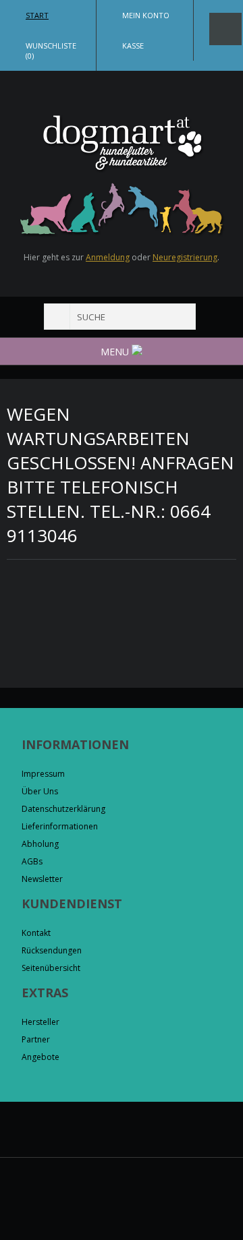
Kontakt (36, 933)
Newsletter (42, 879)
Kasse (133, 45)
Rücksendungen (52, 950)
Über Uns (40, 791)
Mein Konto (145, 15)
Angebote (40, 1057)
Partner (36, 1039)
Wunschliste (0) (51, 50)
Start (37, 15)
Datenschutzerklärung (63, 809)
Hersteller (40, 1022)
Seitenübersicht (51, 968)
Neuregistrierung (185, 257)
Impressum (43, 773)
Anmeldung (108, 257)
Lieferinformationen (60, 826)
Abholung (40, 844)
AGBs (32, 861)
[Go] (57, 316)
